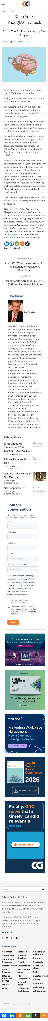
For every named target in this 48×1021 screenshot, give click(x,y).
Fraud (21, 962)
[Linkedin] (6, 243)
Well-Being (38, 987)
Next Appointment (14, 487)
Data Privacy (6, 970)
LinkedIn (11, 237)
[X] (27, 243)
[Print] (22, 243)
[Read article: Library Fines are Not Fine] (39, 462)
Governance (24, 965)
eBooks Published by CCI (7, 978)
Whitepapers (39, 991)
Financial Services (22, 956)
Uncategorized (40, 976)
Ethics (11, 12)
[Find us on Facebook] (2, 938)
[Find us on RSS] (17, 938)
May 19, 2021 (23, 42)
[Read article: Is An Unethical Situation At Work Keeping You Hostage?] (39, 446)
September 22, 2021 (13, 494)
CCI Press (7, 951)
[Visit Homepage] (26, 4)
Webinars (38, 983)
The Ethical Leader (18, 248)
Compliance (8, 955)
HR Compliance (24, 977)
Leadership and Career (23, 989)
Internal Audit (22, 983)
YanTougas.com (14, 234)
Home (4, 12)
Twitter (36, 237)
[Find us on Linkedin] (12, 938)
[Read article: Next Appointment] (39, 491)
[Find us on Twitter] (7, 938)
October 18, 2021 (12, 469)
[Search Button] (43, 889)
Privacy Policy (9, 897)
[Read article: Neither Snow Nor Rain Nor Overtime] (39, 476)
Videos (36, 979)
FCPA (5, 988)
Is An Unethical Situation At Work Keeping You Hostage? (17, 447)
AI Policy (22, 897)
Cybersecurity (9, 965)
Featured (22, 951)
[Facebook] (11, 243)
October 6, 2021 (12, 483)
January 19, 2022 (25, 454)
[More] (44, 1015)
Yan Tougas (9, 42)
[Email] (17, 243)
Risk (35, 972)
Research (38, 962)
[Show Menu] (3, 4)
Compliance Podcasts (8, 960)
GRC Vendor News (24, 970)
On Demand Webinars (39, 952)
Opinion (37, 958)
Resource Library (38, 966)
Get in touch (25, 917)
